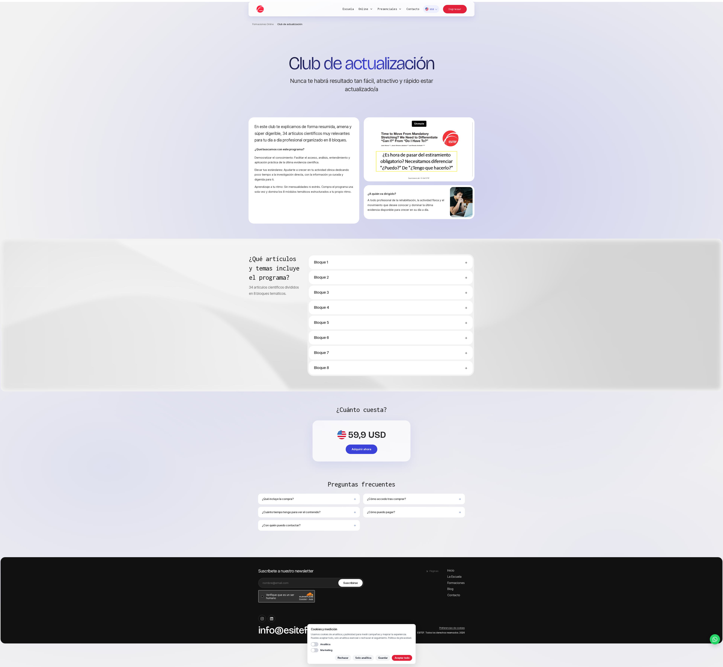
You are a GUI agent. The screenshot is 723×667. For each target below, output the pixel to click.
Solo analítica (363, 657)
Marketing (326, 650)
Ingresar (454, 9)
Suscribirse (350, 583)
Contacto (412, 9)
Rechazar (343, 657)
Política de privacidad (399, 637)
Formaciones (456, 583)
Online (363, 9)
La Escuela (454, 576)
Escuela (348, 9)
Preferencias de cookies (452, 627)
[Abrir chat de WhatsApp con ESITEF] (715, 639)
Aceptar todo (402, 657)
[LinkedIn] (271, 618)
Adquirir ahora (361, 449)
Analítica (325, 644)
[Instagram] (262, 618)
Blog (450, 589)
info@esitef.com (293, 630)
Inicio (450, 570)
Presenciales (387, 9)
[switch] (314, 644)
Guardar (383, 657)
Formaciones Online (263, 24)
